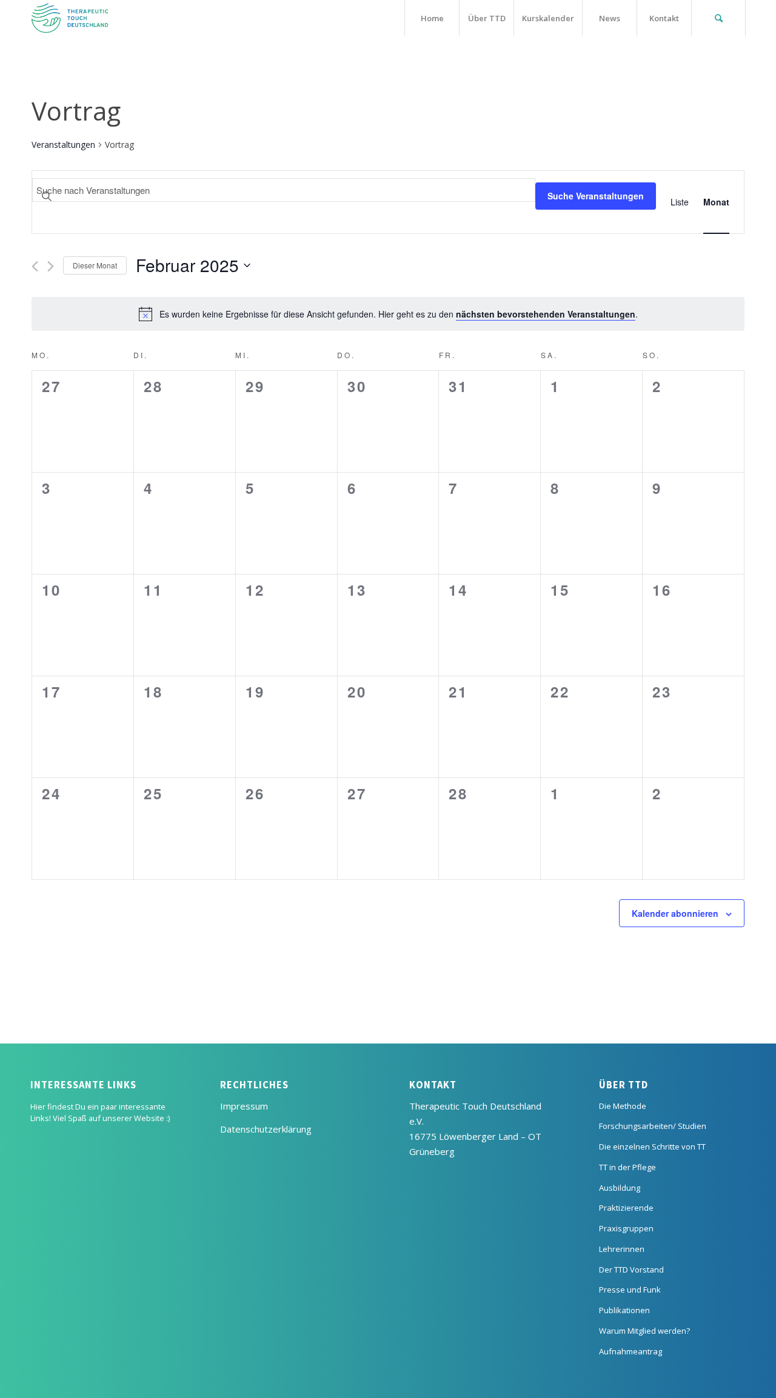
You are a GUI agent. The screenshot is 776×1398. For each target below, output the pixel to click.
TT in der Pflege (627, 1167)
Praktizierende (626, 1207)
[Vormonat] (35, 266)
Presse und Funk (630, 1289)
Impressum (244, 1106)
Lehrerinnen (621, 1248)
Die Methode (622, 1105)
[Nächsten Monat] (50, 266)
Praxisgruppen (626, 1228)
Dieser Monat (95, 265)
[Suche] (718, 18)
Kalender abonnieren (675, 913)
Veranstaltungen (63, 144)
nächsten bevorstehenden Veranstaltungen (545, 314)
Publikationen (624, 1310)
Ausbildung (619, 1187)
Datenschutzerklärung (266, 1129)
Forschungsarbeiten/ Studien (652, 1125)
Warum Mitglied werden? (644, 1330)
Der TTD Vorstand (631, 1269)
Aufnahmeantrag (630, 1351)
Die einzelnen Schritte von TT (652, 1146)
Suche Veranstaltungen (595, 196)
